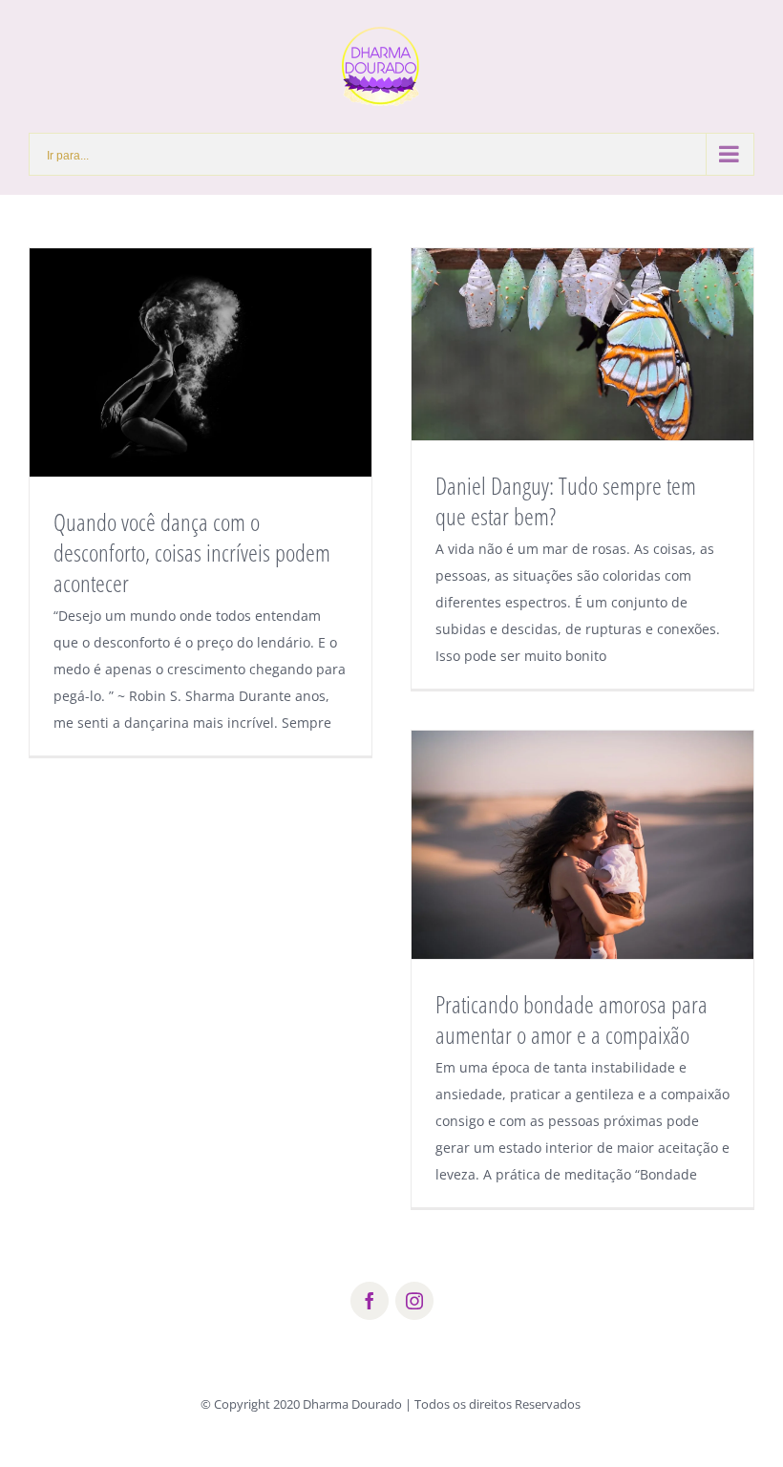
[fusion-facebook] (369, 1301)
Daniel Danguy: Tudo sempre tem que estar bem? (565, 500)
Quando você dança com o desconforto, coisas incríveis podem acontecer (191, 552)
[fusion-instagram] (414, 1301)
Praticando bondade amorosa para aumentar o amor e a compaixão (571, 1019)
